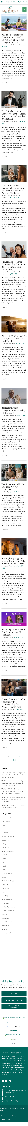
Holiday (3, 870)
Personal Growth (6, 45)
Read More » (5, 82)
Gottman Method (6, 1065)
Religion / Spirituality (7, 910)
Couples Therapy (6, 195)
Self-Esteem (13, 121)
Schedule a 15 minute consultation (14, 1006)
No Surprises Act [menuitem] (5, 1119)
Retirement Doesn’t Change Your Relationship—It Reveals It (13, 410)
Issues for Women (7, 873)
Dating (11, 637)
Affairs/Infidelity (6, 821)
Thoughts (4, 929)
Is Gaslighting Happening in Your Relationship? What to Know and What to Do (13, 561)
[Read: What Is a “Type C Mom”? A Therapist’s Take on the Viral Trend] (14, 324)
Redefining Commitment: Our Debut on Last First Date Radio (13, 632)
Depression (5, 847)
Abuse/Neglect (6, 818)
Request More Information (14, 1000)
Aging (3, 825)
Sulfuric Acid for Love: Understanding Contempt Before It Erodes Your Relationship (13, 265)
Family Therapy (6, 855)
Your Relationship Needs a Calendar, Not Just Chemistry (13, 487)
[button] (3, 1081)
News (3, 892)
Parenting (12, 343)
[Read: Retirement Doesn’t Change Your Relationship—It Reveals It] (14, 396)
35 (20, 756)
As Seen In (4, 343)
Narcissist (4, 885)
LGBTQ (3, 877)
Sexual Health (5, 925)
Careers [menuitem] (8, 1116)
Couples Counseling (7, 709)
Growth (3, 866)
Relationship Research (8, 907)
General (3, 859)
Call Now (14, 993)
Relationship (17, 45)
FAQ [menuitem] (2, 1116)
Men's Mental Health (7, 881)
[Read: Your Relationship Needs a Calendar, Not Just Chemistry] (14, 472)
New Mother (5, 888)
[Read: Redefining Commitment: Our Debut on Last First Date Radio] (14, 619)
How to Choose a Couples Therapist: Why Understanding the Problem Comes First (13, 703)
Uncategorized (6, 933)
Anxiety (3, 829)
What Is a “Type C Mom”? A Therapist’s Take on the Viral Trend (14, 338)
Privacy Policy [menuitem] (16, 1116)
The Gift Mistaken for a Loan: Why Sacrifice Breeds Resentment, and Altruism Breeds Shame (13, 115)
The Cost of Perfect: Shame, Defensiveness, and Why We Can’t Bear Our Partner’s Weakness (13, 189)
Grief (2, 862)
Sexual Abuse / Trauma (8, 922)
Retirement (13, 415)
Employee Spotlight (7, 851)
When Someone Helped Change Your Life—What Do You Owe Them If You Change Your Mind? (12, 38)
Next (15, 760)
